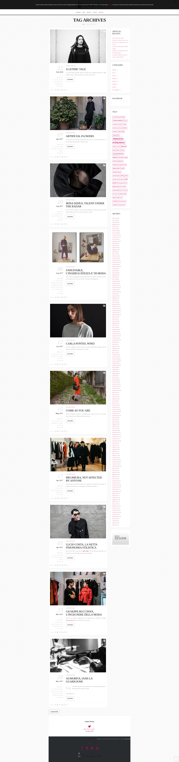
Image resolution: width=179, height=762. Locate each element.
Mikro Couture (57, 148)
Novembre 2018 (115, 411)
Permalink (61, 86)
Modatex (61, 356)
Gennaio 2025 (115, 258)
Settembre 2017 (115, 441)
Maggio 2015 (115, 499)
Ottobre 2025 (115, 239)
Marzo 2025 (115, 254)
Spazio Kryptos (116, 190)
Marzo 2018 (115, 428)
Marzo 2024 (115, 279)
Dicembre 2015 (115, 485)
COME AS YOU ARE (78, 410)
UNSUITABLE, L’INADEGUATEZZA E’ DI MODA (86, 272)
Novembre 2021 (115, 335)
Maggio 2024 (115, 275)
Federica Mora (55, 421)
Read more (70, 79)
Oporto (58, 358)
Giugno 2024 (115, 272)
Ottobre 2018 (115, 413)
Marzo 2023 (115, 302)
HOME (83, 12)
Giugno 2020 (115, 371)
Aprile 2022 (114, 325)
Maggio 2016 (115, 474)
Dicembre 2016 (115, 459)
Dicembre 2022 (115, 308)
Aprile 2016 (114, 476)
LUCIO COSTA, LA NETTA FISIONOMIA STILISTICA (81, 546)
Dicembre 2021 (115, 333)
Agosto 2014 (115, 518)
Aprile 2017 (114, 451)
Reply (85, 729)
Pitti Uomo (123, 186)
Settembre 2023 (115, 291)
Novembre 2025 (115, 237)
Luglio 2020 (114, 369)
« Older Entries (54, 711)
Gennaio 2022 (115, 331)
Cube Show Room (59, 488)
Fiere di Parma (121, 131)
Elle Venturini (123, 128)
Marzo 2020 (115, 378)
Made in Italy (116, 168)
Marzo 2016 (115, 478)
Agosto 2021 (115, 342)
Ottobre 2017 (115, 438)
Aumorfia (56, 689)
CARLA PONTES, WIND (80, 343)
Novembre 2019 (115, 386)
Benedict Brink (54, 283)
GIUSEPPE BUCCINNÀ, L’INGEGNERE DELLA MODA (84, 613)
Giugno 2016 (115, 472)
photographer (121, 183)
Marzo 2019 (115, 403)
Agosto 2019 (115, 392)
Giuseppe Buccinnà (57, 626)
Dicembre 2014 (115, 510)
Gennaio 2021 (115, 357)
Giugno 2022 (115, 321)
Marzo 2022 (115, 327)
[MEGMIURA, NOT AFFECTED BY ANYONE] (78, 454)
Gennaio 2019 (115, 407)
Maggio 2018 (115, 424)
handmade (121, 164)
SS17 (117, 194)
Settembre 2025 (115, 241)
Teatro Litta (119, 197)
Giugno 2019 (115, 396)
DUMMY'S (114, 78)
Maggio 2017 (115, 449)
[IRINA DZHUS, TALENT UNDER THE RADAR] (78, 180)
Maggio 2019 (115, 399)
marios (122, 168)
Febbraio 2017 (115, 455)
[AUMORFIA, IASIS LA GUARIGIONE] (78, 655)
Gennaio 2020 (115, 382)
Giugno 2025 (115, 247)
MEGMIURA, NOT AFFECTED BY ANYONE (84, 479)
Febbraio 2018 (115, 430)
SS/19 (126, 190)
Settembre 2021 (115, 340)
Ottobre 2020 (115, 363)
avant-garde (56, 214)
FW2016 (122, 150)
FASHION (61, 77)
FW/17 (61, 84)
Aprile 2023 (114, 300)
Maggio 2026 (115, 224)
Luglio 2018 (114, 420)
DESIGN (114, 75)
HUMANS (114, 84)
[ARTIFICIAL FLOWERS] (78, 113)
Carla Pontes (55, 354)
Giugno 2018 (115, 422)
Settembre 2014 (115, 516)
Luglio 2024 (114, 270)
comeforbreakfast (54, 285)
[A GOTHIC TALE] (78, 46)
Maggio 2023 (115, 298)
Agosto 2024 (115, 268)
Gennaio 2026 (115, 233)
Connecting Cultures (117, 124)
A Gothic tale (57, 79)
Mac (125, 164)
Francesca (73, 65)
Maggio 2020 (115, 373)
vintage (114, 204)
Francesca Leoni (116, 146)
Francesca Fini (116, 135)
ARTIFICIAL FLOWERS (80, 136)
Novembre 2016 (115, 462)
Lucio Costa (56, 557)
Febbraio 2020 (115, 380)
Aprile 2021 (114, 350)
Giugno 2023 (115, 296)
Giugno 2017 (115, 447)
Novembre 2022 (115, 310)
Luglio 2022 (114, 319)
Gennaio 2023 (115, 306)
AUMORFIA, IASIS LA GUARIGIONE (79, 680)
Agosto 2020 (115, 367)
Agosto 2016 (115, 468)
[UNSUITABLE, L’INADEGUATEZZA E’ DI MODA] (78, 247)
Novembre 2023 (115, 287)
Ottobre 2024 (115, 264)
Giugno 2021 (115, 346)
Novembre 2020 (115, 361)
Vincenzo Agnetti (122, 201)
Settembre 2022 (115, 314)
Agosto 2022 (115, 317)
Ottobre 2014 (115, 514)
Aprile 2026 (114, 226)
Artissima (123, 117)
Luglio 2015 (114, 495)
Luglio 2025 (114, 245)
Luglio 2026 (114, 220)
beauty (126, 120)
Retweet (88, 729)
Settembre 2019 (115, 390)
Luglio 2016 (114, 470)
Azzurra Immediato (118, 120)
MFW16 (126, 175)
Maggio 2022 (115, 323)
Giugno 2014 (115, 522)
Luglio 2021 (114, 344)
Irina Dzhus (60, 218)
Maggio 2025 (115, 249)
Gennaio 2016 (115, 483)
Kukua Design (127, 739)
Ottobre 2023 (115, 289)
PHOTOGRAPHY (115, 90)
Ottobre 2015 (115, 489)
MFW (122, 175)
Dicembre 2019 (115, 384)
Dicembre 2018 (115, 409)
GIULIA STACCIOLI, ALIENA (118, 38)
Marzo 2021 (115, 352)
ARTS (113, 72)
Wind (62, 358)
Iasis (56, 693)
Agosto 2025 (115, 243)
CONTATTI (95, 12)
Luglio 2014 (114, 520)
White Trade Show (121, 204)
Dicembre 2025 (115, 235)
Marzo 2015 (115, 504)
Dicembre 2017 (115, 434)
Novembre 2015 (115, 487)
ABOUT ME (101, 12)
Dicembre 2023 (115, 285)
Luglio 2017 (114, 445)
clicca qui (110, 4)
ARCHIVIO (89, 12)
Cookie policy (89, 743)
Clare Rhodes (60, 283)
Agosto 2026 (115, 218)
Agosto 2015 (115, 493)
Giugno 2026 (115, 222)
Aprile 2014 (114, 525)
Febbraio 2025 (115, 256)
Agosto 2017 (115, 443)
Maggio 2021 (115, 348)
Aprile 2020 (114, 375)
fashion (115, 131)
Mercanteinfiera (116, 175)
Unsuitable (57, 289)
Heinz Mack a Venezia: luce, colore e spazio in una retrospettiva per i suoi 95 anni (120, 42)
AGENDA (114, 70)
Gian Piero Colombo (123, 157)
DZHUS (61, 214)
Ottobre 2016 (115, 464)
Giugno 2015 (115, 497)
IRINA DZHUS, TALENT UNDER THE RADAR (85, 205)
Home (83, 24)
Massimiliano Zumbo (117, 172)
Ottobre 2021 (115, 338)
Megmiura (58, 492)
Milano (121, 179)
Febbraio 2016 (115, 480)
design (117, 128)
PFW (62, 492)
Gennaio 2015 (115, 508)
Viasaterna (115, 201)
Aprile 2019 (114, 401)
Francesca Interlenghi (58, 146)
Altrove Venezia (116, 117)
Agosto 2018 (115, 417)
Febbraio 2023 (115, 304)
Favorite (93, 729)
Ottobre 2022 (115, 312)
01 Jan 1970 (89, 731)
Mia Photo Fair (116, 179)
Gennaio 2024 (115, 283)
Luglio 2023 (114, 293)
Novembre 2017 (115, 436)
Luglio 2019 (114, 394)
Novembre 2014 (115, 512)
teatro (121, 193)
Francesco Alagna (59, 287)
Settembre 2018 (115, 415)
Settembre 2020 (115, 365)
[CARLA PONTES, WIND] (78, 320)
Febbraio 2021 (115, 354)
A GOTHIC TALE (76, 69)
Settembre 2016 (115, 466)
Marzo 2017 (115, 453)
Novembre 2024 (115, 262)
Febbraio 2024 (115, 281)
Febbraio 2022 (115, 329)
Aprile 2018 (114, 426)
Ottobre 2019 (115, 388)
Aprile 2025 (114, 251)
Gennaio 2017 (115, 457)
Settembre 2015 (115, 491)
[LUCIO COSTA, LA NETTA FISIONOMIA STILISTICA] (78, 521)
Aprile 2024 (114, 277)
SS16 (114, 194)
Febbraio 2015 (115, 506)
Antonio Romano (59, 280)
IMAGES (114, 87)
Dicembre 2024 (115, 260)
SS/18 (122, 190)
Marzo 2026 (115, 228)
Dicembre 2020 (115, 359)
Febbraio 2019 (115, 405)
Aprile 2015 (114, 501)
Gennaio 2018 (115, 432)
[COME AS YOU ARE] (78, 387)
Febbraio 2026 (115, 230)
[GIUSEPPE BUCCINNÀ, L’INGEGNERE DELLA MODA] (78, 588)
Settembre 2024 (115, 266)
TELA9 (62, 425)
